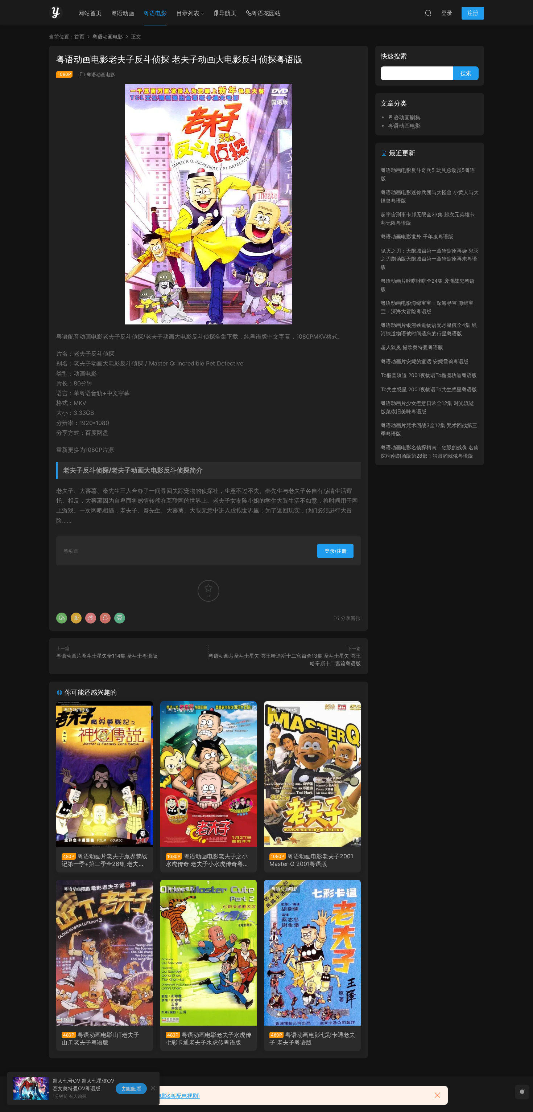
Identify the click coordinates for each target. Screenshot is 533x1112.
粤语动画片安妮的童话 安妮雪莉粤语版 (424, 361)
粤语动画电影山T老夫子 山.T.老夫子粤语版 (100, 1038)
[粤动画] (56, 12)
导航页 (227, 13)
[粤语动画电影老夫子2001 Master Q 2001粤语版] (312, 774)
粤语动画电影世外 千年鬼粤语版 (417, 236)
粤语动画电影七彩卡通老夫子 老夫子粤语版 (312, 1038)
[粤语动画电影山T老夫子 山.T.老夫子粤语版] (104, 953)
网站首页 (90, 13)
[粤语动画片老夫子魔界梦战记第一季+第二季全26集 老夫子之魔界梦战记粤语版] (104, 774)
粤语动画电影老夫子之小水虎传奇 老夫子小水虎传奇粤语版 (207, 860)
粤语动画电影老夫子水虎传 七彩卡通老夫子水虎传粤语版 (208, 1038)
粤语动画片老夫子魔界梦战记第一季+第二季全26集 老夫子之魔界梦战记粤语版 (104, 860)
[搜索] (428, 12)
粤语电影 (155, 13)
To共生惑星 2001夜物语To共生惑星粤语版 (429, 389)
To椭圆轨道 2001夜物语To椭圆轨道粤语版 (429, 375)
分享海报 (350, 618)
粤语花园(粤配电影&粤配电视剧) (161, 1095)
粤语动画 (122, 13)
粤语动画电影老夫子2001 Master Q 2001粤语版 (311, 860)
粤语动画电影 (101, 74)
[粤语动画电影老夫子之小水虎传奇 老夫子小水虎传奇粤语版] (208, 774)
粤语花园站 (266, 13)
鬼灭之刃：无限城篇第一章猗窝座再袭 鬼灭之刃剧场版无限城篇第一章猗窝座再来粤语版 (430, 259)
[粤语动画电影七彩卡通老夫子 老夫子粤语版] (312, 953)
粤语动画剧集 (77, 710)
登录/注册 (336, 551)
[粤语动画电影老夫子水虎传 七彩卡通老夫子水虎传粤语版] (208, 953)
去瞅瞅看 (131, 1089)
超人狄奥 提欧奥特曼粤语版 (412, 347)
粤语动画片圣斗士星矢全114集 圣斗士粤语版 (106, 656)
